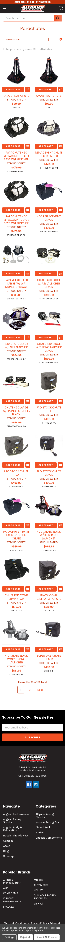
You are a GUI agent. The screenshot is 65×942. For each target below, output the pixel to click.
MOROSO (39, 880)
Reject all (25, 937)
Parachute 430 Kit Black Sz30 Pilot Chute (16, 535)
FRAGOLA (8, 906)
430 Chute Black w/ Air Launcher (16, 345)
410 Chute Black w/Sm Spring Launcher (16, 659)
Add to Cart (13, 89)
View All (38, 903)
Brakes (40, 832)
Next (40, 689)
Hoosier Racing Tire (47, 822)
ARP (5, 888)
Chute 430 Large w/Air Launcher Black (49, 283)
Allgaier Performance (16, 814)
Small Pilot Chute (48, 96)
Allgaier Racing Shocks (12, 821)
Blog (6, 851)
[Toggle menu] (4, 8)
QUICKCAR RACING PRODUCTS (45, 897)
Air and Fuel (43, 827)
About (6, 846)
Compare (27, 89)
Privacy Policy (39, 923)
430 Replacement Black (49, 218)
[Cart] (61, 8)
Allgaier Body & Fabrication (12, 829)
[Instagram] (36, 784)
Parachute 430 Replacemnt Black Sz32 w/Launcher (16, 156)
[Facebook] (29, 784)
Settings (9, 937)
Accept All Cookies (46, 937)
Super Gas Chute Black (49, 657)
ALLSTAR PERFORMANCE (12, 881)
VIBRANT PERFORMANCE (12, 900)
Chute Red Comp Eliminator (16, 597)
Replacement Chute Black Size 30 (49, 154)
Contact (8, 840)
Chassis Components (49, 837)
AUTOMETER (41, 885)
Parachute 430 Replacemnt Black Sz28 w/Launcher (16, 219)
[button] (61, 39)
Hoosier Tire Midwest (15, 835)
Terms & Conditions (16, 923)
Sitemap (8, 856)
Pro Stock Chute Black (48, 473)
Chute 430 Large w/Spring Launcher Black (16, 411)
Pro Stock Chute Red (16, 473)
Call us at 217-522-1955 (32, 775)
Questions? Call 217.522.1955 (32, 2)
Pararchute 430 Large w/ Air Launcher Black (16, 283)
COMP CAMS (10, 893)
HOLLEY (38, 890)
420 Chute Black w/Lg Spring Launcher (49, 535)
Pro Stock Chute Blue (48, 409)
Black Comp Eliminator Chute (49, 597)
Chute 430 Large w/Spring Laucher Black (49, 347)
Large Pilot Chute (16, 96)
